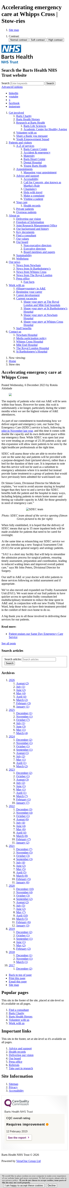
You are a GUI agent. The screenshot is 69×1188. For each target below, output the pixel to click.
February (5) (23, 879)
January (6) (22, 882)
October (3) (23, 855)
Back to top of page (20, 974)
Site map (14, 30)
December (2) (24, 739)
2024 (12, 736)
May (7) (21, 912)
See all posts (8, 643)
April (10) (22, 915)
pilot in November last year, (17, 430)
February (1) (23, 799)
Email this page (18, 981)
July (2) (20, 756)
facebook (14, 103)
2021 (12, 845)
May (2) (21, 945)
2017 (12, 965)
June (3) (21, 726)
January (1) (22, 706)
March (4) (22, 733)
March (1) (22, 962)
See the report (17, 1137)
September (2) (24, 899)
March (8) (22, 836)
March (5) (22, 918)
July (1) (20, 686)
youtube (13, 96)
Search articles (12, 659)
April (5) (21, 872)
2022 (12, 806)
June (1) (21, 786)
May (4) (21, 693)
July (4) (20, 822)
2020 (12, 885)
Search (5, 83)
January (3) (22, 925)
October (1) (23, 746)
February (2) (23, 948)
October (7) (23, 719)
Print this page (17, 978)
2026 (12, 680)
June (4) (21, 826)
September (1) (24, 749)
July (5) (20, 905)
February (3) (23, 703)
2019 (12, 928)
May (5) (21, 869)
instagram (14, 106)
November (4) (24, 812)
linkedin (13, 93)
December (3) (24, 809)
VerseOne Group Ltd (28, 1161)
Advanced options (12, 86)
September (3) (24, 859)
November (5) (24, 852)
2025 (12, 709)
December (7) (24, 849)
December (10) (25, 889)
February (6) (23, 922)
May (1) (21, 729)
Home (12, 361)
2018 (12, 952)
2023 (12, 769)
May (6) (21, 829)
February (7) (23, 839)
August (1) (22, 753)
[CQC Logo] (16, 1106)
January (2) (22, 842)
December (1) (24, 713)
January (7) (22, 802)
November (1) (24, 716)
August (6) (22, 819)
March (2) (22, 700)
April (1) (21, 763)
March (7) (22, 796)
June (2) (21, 690)
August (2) (22, 683)
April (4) (21, 696)
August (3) (22, 779)
